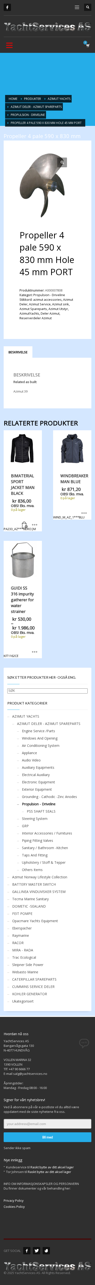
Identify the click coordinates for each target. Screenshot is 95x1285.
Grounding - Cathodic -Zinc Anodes (49, 796)
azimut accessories (47, 299)
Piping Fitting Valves (37, 840)
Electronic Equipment (38, 782)
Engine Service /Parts (38, 731)
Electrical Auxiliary (36, 774)
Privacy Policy (14, 1200)
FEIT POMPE (22, 913)
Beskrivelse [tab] (18, 352)
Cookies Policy (14, 1206)
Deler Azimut (50, 313)
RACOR (18, 942)
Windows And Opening (39, 738)
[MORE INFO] (34, 525)
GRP (25, 826)
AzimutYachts (29, 313)
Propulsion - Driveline (49, 295)
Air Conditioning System (40, 745)
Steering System (35, 818)
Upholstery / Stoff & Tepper (44, 862)
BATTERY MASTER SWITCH (34, 884)
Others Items (32, 869)
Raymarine (20, 935)
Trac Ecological (24, 957)
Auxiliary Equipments (38, 767)
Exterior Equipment (37, 789)
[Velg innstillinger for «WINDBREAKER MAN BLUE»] (84, 513)
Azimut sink (60, 304)
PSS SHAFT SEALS (41, 811)
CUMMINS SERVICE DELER (33, 986)
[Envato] (46, 1250)
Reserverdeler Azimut (35, 318)
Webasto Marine (25, 972)
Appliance (29, 752)
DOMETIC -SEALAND (29, 906)
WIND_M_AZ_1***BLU (70, 496)
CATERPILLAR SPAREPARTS (34, 979)
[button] (62, 162)
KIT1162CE (20, 621)
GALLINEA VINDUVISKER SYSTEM (39, 891)
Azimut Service (40, 304)
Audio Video (31, 760)
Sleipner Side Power (27, 964)
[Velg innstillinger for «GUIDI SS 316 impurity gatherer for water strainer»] (34, 652)
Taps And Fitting (35, 855)
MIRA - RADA (22, 950)
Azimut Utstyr (58, 309)
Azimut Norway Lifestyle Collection (39, 877)
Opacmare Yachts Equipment (35, 921)
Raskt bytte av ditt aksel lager (52, 1167)
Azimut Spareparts (33, 309)
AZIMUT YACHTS (25, 716)
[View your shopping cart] (87, 45)
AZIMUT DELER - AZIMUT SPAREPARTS (48, 723)
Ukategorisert (23, 1001)
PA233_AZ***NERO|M (20, 502)
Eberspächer (22, 928)
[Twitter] (36, 1250)
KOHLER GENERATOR (29, 994)
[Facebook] (7, 7)
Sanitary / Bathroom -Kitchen (45, 847)
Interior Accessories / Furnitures (47, 833)
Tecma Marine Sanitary (30, 899)
